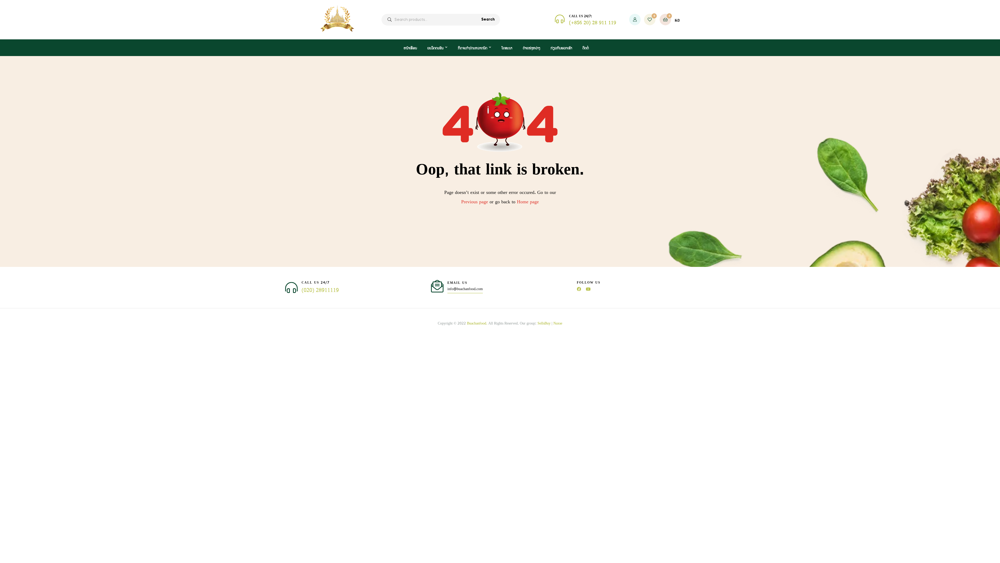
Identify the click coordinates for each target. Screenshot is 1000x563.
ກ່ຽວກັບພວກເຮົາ (561, 48)
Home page (528, 201)
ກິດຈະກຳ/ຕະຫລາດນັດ (472, 48)
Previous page (474, 201)
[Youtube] (588, 289)
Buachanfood (476, 323)
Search (488, 19)
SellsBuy (544, 323)
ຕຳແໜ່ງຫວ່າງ (531, 48)
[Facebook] (579, 289)
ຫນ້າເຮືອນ (410, 48)
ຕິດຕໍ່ (586, 48)
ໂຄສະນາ (506, 48)
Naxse (557, 323)
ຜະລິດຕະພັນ (435, 48)
